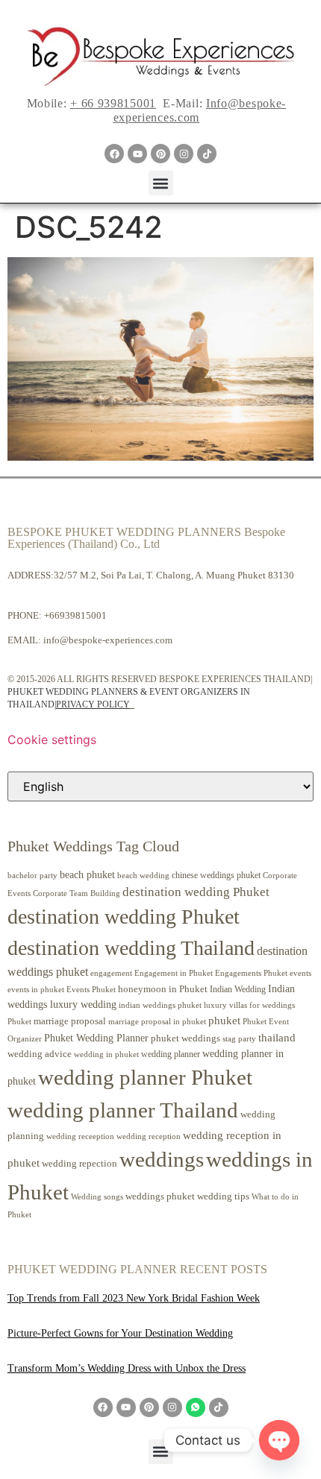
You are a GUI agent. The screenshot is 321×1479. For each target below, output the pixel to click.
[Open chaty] (279, 1440)
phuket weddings (185, 1038)
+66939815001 (75, 615)
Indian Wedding (238, 989)
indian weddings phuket (160, 1005)
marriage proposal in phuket (157, 1022)
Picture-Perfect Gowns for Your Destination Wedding (120, 1333)
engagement (111, 972)
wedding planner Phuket (145, 1077)
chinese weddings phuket (216, 875)
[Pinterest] (160, 153)
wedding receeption (80, 1136)
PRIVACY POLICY (93, 704)
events (300, 972)
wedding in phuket (106, 1054)
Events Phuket (91, 989)
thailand (277, 1038)
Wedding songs (97, 1197)
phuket (224, 1020)
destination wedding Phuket (195, 892)
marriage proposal (70, 1021)
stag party (239, 1039)
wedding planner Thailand (122, 1110)
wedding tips (223, 1196)
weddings (161, 1159)
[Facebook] (114, 153)
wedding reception (148, 1136)
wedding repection (79, 1163)
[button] (161, 183)
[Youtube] (137, 153)
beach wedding (143, 875)
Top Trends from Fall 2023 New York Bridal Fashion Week (133, 1298)
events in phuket (35, 989)
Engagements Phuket (251, 972)
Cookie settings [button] (51, 739)
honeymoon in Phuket (163, 988)
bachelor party (32, 875)
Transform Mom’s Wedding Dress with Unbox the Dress (126, 1368)
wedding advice (39, 1053)
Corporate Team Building (76, 893)
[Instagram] (183, 153)
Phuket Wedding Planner (96, 1038)
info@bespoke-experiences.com (107, 640)
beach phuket (87, 874)
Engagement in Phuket (173, 973)
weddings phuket (160, 1196)
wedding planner (170, 1054)
